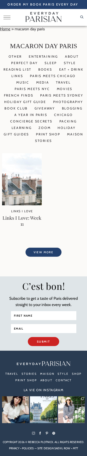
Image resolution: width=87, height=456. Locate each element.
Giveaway (45, 108)
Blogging (72, 108)
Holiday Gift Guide (25, 102)
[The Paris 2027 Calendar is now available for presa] (43, 409)
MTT (75, 448)
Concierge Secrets (31, 121)
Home (5, 29)
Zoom (45, 128)
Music (22, 82)
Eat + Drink (71, 69)
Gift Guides (16, 134)
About (72, 56)
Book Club (15, 108)
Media (42, 82)
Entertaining (43, 56)
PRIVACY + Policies (21, 448)
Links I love (22, 211)
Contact (64, 380)
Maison (75, 134)
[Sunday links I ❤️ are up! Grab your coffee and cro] (71, 409)
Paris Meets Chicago (53, 76)
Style (70, 63)
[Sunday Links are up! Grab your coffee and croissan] (15, 409)
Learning (22, 128)
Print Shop (48, 134)
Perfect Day (24, 63)
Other (15, 56)
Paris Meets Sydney (61, 95)
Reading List (17, 69)
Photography (68, 102)
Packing (68, 121)
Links (17, 76)
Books (45, 69)
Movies (64, 89)
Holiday (66, 128)
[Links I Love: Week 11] (22, 204)
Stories (43, 141)
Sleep (51, 63)
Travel (63, 82)
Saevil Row (62, 448)
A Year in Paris (30, 115)
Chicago (63, 115)
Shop (77, 373)
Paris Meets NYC (32, 89)
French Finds (18, 95)
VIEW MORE (44, 252)
